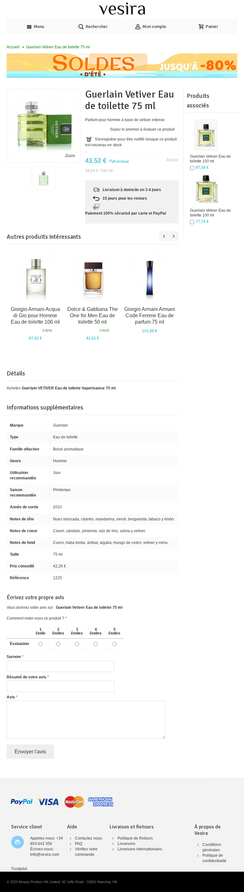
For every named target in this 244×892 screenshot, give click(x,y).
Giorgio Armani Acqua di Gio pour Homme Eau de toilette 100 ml (35, 315)
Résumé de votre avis (26, 677)
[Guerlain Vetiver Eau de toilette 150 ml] (206, 135)
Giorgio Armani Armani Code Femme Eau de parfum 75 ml (149, 315)
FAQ (78, 843)
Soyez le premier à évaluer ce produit (142, 129)
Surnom (14, 657)
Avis (11, 697)
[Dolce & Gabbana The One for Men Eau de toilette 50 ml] (92, 275)
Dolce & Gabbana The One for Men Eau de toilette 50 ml (92, 315)
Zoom (70, 156)
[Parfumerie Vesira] (122, 9)
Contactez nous (88, 838)
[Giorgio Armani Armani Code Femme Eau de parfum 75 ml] (149, 275)
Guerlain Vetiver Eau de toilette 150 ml (210, 158)
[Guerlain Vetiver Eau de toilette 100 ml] (206, 189)
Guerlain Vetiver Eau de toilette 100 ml (210, 212)
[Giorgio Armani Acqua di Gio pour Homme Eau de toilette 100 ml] (35, 275)
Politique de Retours (135, 838)
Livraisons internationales (140, 849)
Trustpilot (19, 869)
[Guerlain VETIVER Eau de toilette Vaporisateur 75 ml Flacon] (44, 178)
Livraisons (126, 843)
